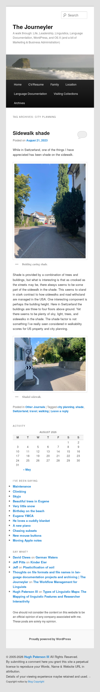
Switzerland (20, 411)
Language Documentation (30, 94)
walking (44, 411)
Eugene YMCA (23, 515)
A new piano (22, 525)
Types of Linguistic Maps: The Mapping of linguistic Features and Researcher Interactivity (49, 596)
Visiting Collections (66, 94)
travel (33, 411)
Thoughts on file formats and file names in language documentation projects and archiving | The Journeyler (49, 577)
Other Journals (35, 407)
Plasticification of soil (38, 567)
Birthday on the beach (28, 511)
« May (27, 469)
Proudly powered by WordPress (50, 639)
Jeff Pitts (19, 562)
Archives (19, 103)
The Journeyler (33, 27)
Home (18, 84)
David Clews (21, 557)
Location (71, 84)
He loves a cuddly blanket (31, 520)
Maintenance (22, 486)
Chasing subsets (25, 530)
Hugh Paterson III (25, 591)
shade (80, 407)
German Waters (47, 557)
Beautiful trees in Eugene (31, 501)
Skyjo (17, 496)
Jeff (15, 567)
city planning (65, 407)
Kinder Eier (38, 562)
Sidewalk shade (31, 132)
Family (54, 84)
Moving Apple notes (27, 540)
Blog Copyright (36, 681)
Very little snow (24, 506)
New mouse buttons (27, 535)
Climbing (19, 491)
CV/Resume (36, 84)
